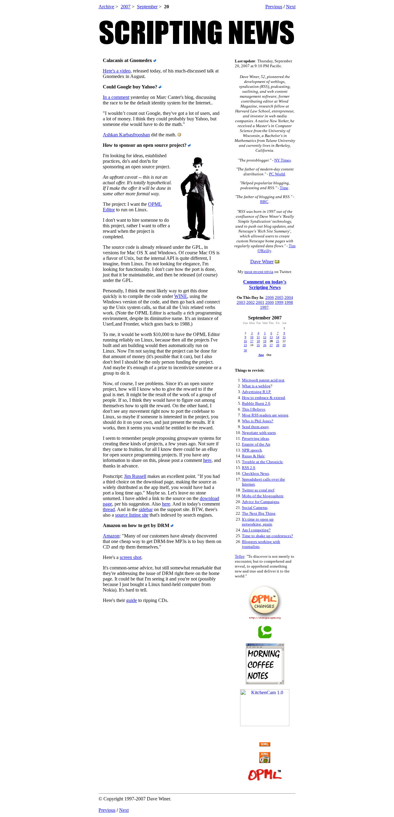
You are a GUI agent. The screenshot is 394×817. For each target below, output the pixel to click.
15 (284, 337)
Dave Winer (262, 261)
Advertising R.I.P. (256, 391)
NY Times (282, 160)
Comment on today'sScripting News (264, 284)
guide (131, 600)
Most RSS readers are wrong (265, 415)
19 (264, 341)
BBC (264, 201)
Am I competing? (256, 530)
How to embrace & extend (263, 397)
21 (277, 341)
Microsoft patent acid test (263, 380)
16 (245, 341)
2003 (241, 302)
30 (245, 350)
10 (251, 337)
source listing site (131, 515)
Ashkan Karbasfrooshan (126, 134)
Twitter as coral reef (258, 490)
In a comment (116, 97)
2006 (269, 297)
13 (271, 337)
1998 (288, 302)
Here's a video (117, 70)
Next (291, 6)
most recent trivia (258, 271)
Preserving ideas (255, 438)
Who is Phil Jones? (257, 421)
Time (284, 188)
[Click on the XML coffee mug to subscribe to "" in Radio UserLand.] (264, 761)
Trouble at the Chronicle (262, 461)
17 (251, 341)
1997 (264, 307)
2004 (288, 297)
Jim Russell (135, 476)
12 (264, 337)
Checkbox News (255, 473)
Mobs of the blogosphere (262, 496)
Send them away (255, 426)
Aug (261, 355)
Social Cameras (254, 507)
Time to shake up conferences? (267, 536)
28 (277, 345)
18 (258, 341)
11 (258, 337)
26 (264, 345)
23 (245, 345)
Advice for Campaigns (260, 501)
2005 (279, 297)
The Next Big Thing (258, 513)
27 (271, 345)
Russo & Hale (253, 456)
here (207, 460)
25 (258, 345)
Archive (106, 6)
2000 (269, 302)
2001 (260, 302)
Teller (239, 556)
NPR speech (252, 450)
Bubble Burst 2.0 (256, 403)
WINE (180, 296)
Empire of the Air (256, 444)
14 (277, 337)
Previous (273, 6)
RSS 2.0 (248, 467)
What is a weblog (256, 386)
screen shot (130, 557)
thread (109, 509)
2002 (250, 302)
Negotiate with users (259, 432)
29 (284, 345)
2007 (126, 6)
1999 (279, 302)
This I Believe (253, 409)
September (147, 6)
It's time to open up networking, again (258, 521)
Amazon (111, 535)
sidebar (146, 509)
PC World (277, 174)
